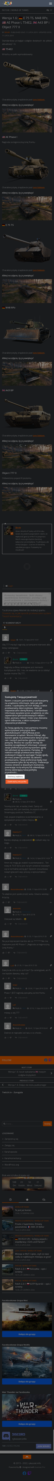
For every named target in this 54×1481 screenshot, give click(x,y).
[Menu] (50, 3)
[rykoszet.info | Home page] (9, 3)
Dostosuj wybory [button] (15, 776)
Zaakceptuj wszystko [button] (16, 781)
